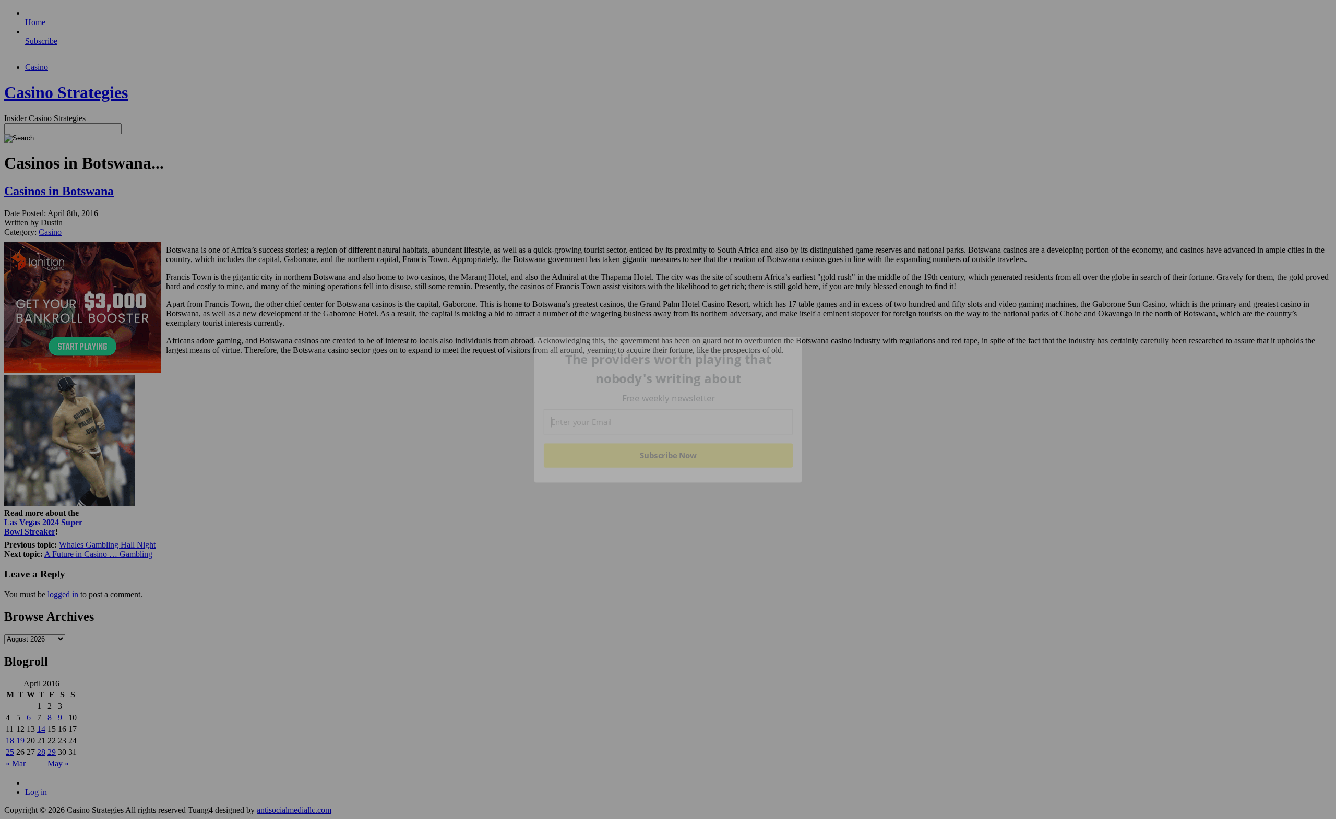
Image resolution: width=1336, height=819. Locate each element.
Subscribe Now (668, 455)
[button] (668, 369)
